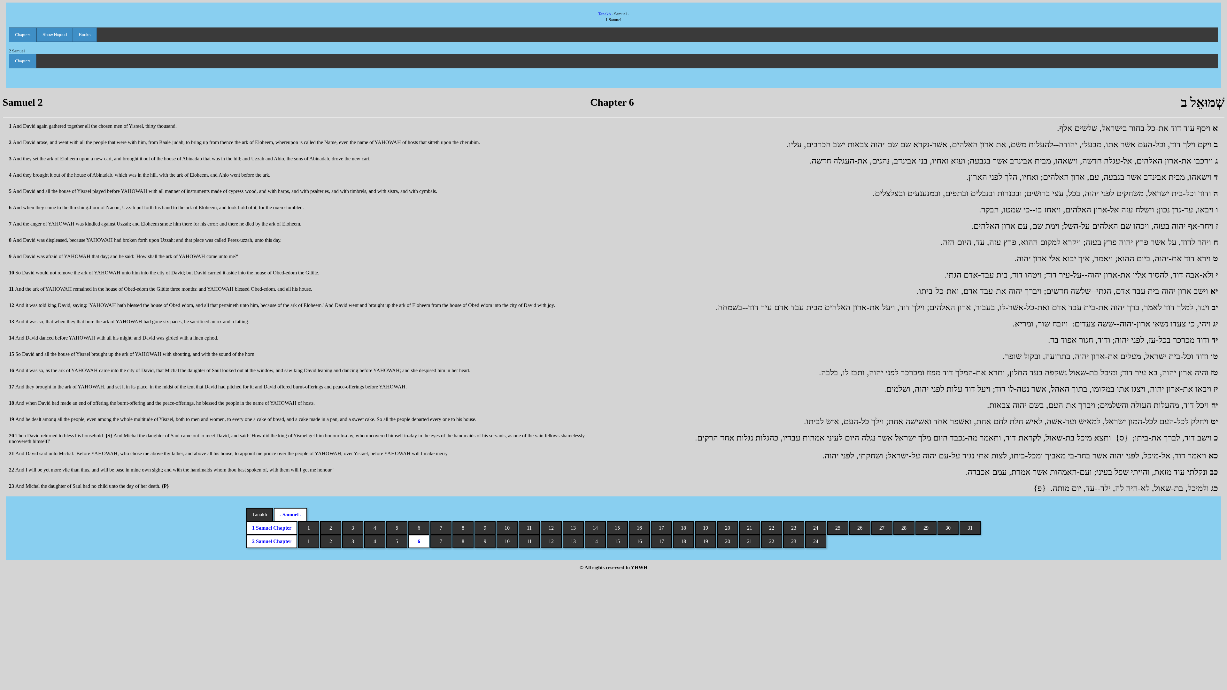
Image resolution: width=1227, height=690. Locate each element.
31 (970, 528)
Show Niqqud (54, 34)
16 (639, 528)
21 (749, 528)
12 (551, 528)
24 (815, 528)
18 (683, 528)
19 (705, 528)
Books (85, 34)
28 (904, 528)
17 (661, 528)
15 (617, 528)
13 (573, 528)
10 (507, 528)
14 (595, 528)
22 (771, 528)
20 (727, 528)
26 (859, 528)
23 (793, 528)
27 (881, 528)
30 (948, 528)
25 (837, 528)
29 (926, 528)
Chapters (22, 34)
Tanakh (605, 14)
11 (529, 528)
